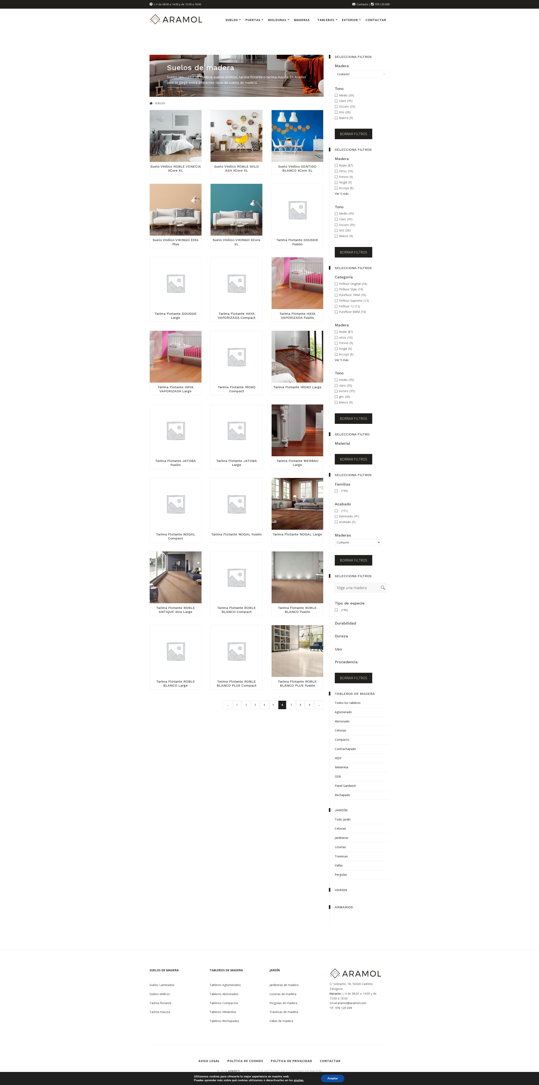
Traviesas (341, 856)
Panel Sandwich (345, 786)
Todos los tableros (348, 703)
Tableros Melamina (222, 1012)
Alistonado (342, 721)
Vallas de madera (281, 1021)
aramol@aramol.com (352, 1003)
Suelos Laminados (162, 985)
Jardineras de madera (284, 985)
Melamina (341, 767)
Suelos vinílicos (159, 994)
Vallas (339, 865)
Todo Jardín (343, 819)
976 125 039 (382, 4)
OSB (338, 776)
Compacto (342, 740)
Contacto (362, 4)
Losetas (340, 847)
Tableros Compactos (223, 1003)
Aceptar (332, 1078)
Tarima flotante (160, 1003)
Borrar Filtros (353, 134)
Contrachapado (345, 749)
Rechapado (342, 795)
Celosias (340, 730)
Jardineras (341, 838)
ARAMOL (234, 1071)
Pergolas (341, 875)
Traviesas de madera (284, 1012)
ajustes (298, 1080)
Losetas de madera (283, 994)
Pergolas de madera (283, 1003)
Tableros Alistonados (224, 994)
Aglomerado (343, 712)
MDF (338, 758)
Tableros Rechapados (224, 1021)
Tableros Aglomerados (225, 985)
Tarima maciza (159, 1012)
